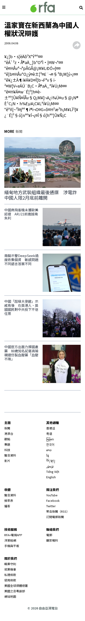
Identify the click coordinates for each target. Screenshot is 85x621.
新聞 (7, 428)
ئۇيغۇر (50, 466)
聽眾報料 (52, 540)
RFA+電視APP (13, 535)
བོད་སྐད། (50, 461)
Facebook (53, 500)
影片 (7, 461)
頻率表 (8, 500)
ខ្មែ (47, 455)
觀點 (7, 439)
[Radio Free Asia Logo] (42, 7)
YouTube (52, 495)
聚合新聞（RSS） (57, 511)
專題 (7, 444)
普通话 (50, 428)
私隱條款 (10, 575)
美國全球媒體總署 (16, 585)
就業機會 (10, 569)
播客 (7, 506)
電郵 (49, 535)
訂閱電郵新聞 (55, 517)
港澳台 (8, 433)
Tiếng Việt (52, 471)
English (51, 477)
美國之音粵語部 (14, 591)
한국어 (50, 444)
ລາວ (48, 450)
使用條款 (10, 580)
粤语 (49, 433)
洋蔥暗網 (10, 540)
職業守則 (10, 564)
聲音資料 (10, 455)
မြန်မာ (50, 439)
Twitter (51, 506)
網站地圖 (10, 596)
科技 (7, 450)
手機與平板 (11, 546)
